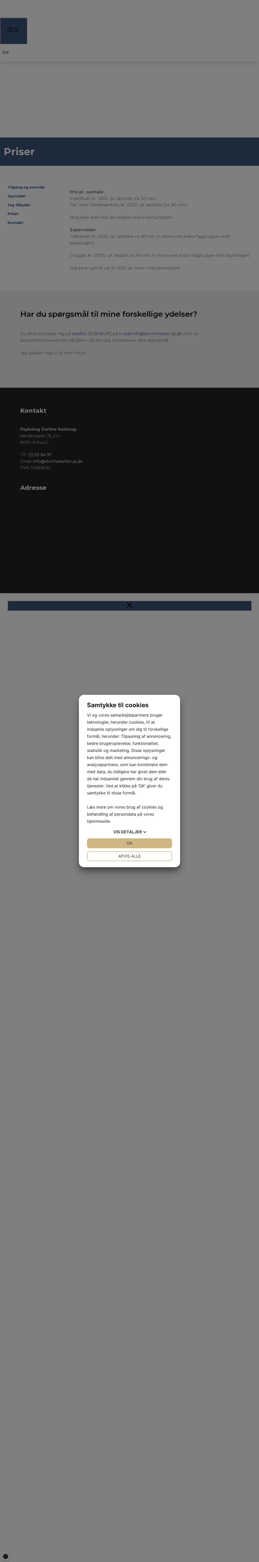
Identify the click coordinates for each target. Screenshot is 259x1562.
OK (129, 843)
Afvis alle (129, 856)
